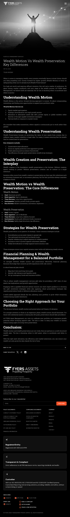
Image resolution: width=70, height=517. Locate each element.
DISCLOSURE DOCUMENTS (33, 413)
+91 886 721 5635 (14, 385)
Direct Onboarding (32, 424)
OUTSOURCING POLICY (9, 424)
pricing (51, 426)
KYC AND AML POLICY (9, 428)
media (50, 423)
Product (51, 416)
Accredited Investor (32, 428)
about (51, 413)
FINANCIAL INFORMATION (10, 431)
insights (51, 419)
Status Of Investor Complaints (32, 417)
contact (51, 430)
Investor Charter (31, 421)
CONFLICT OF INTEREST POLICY (12, 413)
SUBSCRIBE (61, 403)
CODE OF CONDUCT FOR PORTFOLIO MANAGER (10, 417)
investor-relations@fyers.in (18, 387)
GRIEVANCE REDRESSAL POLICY (12, 421)
